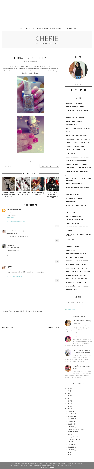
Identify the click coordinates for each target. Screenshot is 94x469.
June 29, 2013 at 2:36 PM (13, 269)
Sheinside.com (85, 271)
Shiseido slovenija (72, 275)
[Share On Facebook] (50, 166)
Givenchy (76, 164)
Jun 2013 (71, 426)
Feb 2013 (71, 447)
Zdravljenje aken (71, 289)
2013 (68, 409)
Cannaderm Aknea (71, 125)
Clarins (68, 132)
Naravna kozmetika (72, 223)
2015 (68, 403)
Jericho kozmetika (72, 171)
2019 (68, 393)
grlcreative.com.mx (14, 210)
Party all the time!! (74, 437)
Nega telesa (69, 230)
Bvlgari (79, 121)
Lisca (80, 198)
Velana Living (70, 282)
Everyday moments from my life (76, 160)
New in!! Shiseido (74, 439)
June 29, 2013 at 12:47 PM (13, 212)
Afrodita (69, 103)
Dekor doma (85, 142)
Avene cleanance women (74, 110)
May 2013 (71, 442)
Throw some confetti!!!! (76, 429)
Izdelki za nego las (84, 168)
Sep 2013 (71, 419)
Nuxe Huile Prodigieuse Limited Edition (78, 235)
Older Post (53, 327)
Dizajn (85, 150)
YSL (85, 282)
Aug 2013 (71, 421)
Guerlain (84, 164)
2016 (68, 401)
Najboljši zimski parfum (73, 216)
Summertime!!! (73, 432)
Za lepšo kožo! (70, 286)
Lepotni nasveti (71, 198)
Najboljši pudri (70, 212)
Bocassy (68, 114)
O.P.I (85, 243)
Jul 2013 (70, 424)
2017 (68, 398)
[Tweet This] (47, 166)
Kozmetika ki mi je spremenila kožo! (77, 187)
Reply (56, 226)
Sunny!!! (71, 434)
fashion (68, 164)
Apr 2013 (71, 444)
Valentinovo (82, 279)
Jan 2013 (71, 449)
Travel (74, 279)
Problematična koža (82, 261)
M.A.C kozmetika (71, 202)
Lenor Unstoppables (72, 194)
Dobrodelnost (71, 153)
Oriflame (69, 246)
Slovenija (83, 275)
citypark (87, 128)
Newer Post (8, 327)
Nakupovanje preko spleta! (74, 220)
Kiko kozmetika (77, 184)
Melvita (68, 209)
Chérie (47, 38)
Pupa (67, 268)
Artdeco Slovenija (72, 107)
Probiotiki (69, 261)
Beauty (86, 110)
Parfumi (76, 246)
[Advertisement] (47, 13)
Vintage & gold (78, 336)
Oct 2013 (71, 416)
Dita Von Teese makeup (73, 150)
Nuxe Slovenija (70, 239)
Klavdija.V (10, 245)
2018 (68, 396)
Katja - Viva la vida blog (15, 231)
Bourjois (76, 114)
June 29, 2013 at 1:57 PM (13, 247)
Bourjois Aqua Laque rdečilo (75, 117)
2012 (68, 452)
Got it (52, 468)
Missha (75, 209)
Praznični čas (79, 257)
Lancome (81, 191)
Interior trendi (71, 168)
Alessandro (78, 103)
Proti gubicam (81, 264)
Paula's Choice (70, 250)
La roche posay (71, 191)
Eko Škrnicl (84, 157)
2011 (68, 455)
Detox (76, 146)
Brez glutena (70, 121)
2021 (68, 388)
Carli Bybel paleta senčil (74, 128)
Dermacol (69, 146)
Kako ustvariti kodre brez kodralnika (78, 179)
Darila (68, 142)
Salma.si (75, 271)
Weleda (79, 282)
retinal (84, 268)
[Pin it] (57, 166)
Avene (82, 107)
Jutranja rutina (71, 175)
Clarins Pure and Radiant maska (76, 135)
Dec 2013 (71, 411)
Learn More (44, 468)
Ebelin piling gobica (72, 157)
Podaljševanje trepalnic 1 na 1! (76, 254)
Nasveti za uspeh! (71, 227)
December (75, 142)
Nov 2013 (71, 414)
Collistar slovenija (72, 139)
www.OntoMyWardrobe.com (16, 221)
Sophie (9, 267)
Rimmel (68, 271)
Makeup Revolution (72, 205)
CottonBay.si (85, 139)
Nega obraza (83, 227)
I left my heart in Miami (14, 276)
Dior (82, 146)
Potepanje (69, 257)
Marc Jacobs (85, 205)
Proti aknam (70, 264)
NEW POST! (11, 217)
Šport (67, 279)
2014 (68, 406)
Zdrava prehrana (83, 286)
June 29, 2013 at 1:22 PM (13, 233)
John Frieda (84, 171)
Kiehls (68, 184)
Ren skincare (75, 268)
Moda (82, 209)
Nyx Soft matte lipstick (73, 243)
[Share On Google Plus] (54, 166)
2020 (68, 391)
